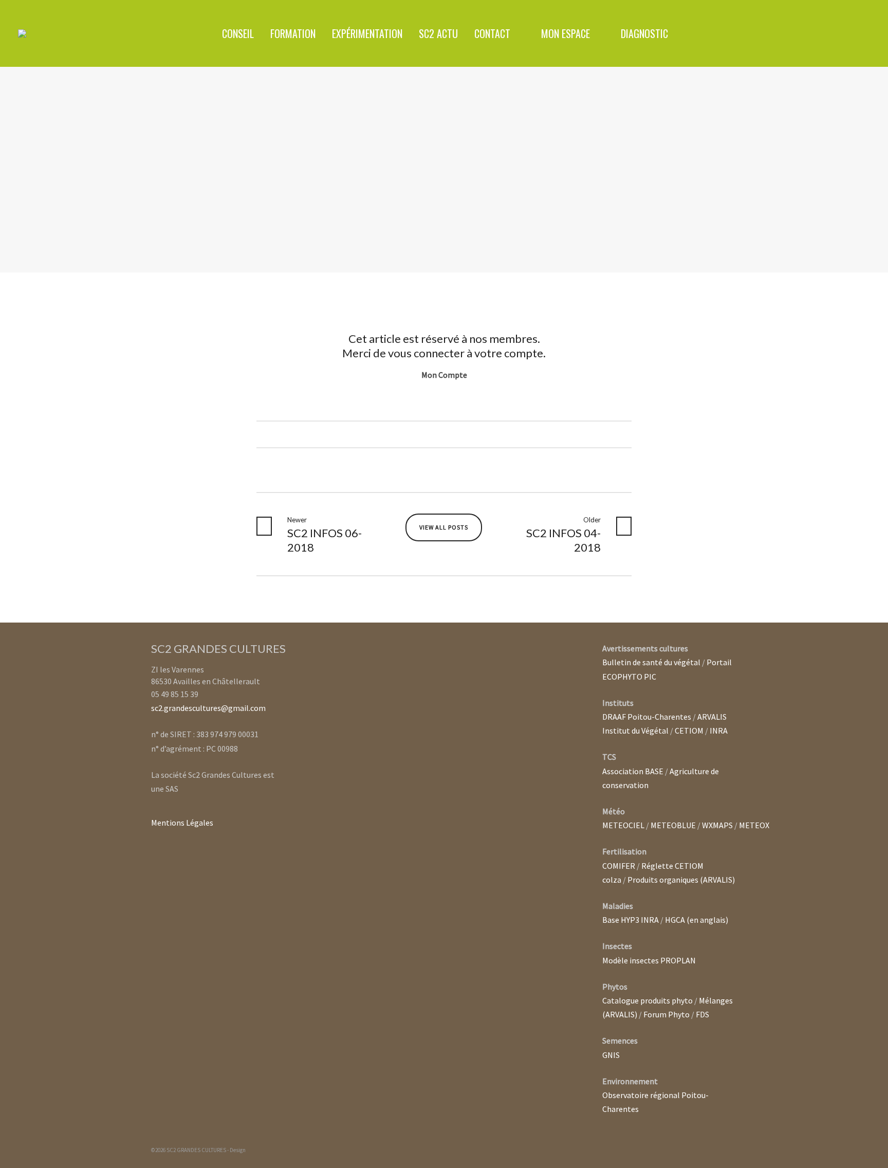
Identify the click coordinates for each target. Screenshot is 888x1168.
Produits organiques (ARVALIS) (681, 879)
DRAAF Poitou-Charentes (646, 716)
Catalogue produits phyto (647, 1000)
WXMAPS (717, 825)
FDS (702, 1014)
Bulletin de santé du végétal (651, 662)
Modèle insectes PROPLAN (649, 960)
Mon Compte (444, 375)
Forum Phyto (666, 1014)
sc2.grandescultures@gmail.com (208, 708)
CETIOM (689, 730)
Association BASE (632, 771)
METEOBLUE (673, 825)
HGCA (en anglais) (696, 920)
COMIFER (618, 866)
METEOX (754, 825)
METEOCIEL (623, 825)
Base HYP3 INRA (630, 920)
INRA (719, 730)
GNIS (611, 1055)
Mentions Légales (182, 822)
